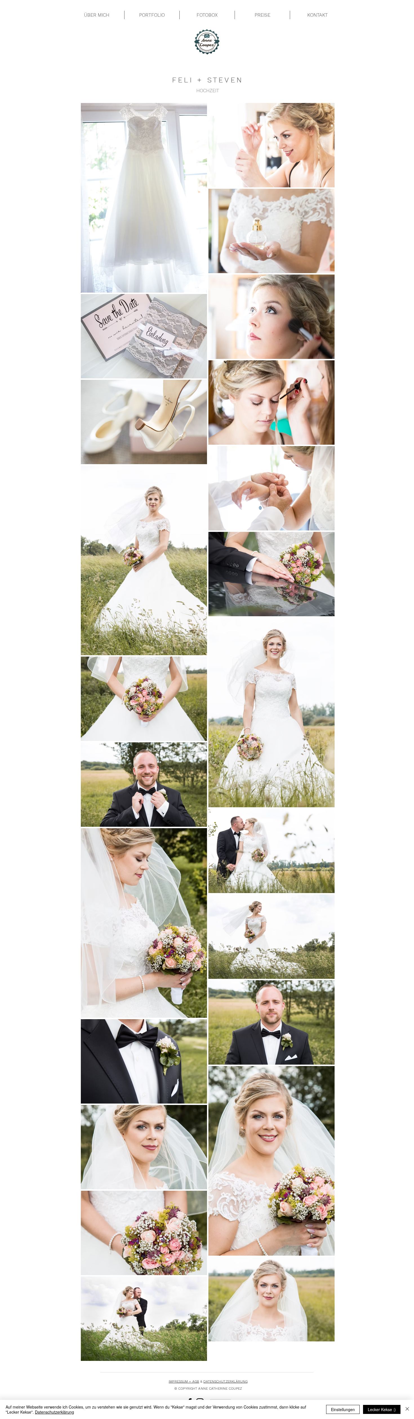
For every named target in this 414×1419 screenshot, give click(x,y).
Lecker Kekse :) (382, 1409)
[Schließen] (407, 1409)
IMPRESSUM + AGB (184, 1381)
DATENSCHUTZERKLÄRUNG (225, 1381)
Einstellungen (343, 1409)
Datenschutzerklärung (54, 1412)
